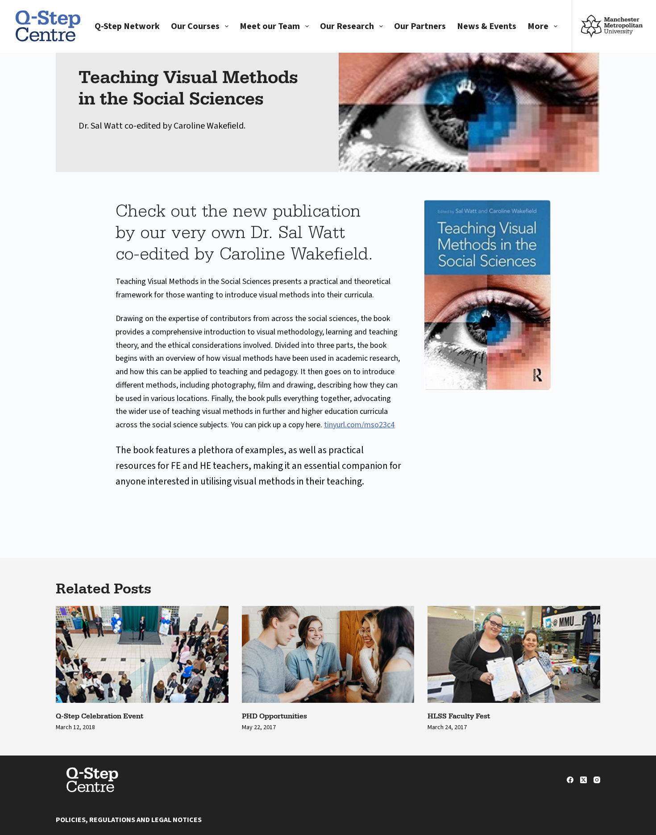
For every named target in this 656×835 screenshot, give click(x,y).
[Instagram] (597, 780)
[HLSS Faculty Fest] (514, 654)
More (537, 26)
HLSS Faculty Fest (459, 715)
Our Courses (195, 26)
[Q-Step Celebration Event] (142, 654)
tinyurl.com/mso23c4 (359, 424)
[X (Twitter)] (583, 780)
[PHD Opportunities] (328, 654)
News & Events (486, 26)
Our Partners (420, 26)
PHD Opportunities (274, 715)
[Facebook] (570, 780)
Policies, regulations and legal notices (129, 820)
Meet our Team (270, 26)
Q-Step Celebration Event (99, 715)
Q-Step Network (127, 26)
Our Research (347, 26)
